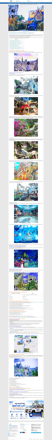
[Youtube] (24, 432)
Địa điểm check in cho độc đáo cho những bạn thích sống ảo (16, 41)
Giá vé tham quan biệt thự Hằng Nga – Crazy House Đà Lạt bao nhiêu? (17, 48)
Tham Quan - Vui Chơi (17, 4)
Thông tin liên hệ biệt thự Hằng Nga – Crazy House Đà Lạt (15, 42)
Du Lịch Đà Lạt (13, 4)
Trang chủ (10, 4)
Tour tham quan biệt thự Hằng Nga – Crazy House (14, 46)
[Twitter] (21, 432)
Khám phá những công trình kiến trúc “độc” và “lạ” (15, 40)
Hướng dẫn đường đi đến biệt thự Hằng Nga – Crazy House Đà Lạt (16, 43)
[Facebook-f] (20, 432)
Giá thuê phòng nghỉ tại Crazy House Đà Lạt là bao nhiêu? (15, 47)
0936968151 (21, 387)
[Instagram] (23, 432)
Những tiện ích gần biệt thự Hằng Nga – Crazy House (14, 44)
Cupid (14, 75)
